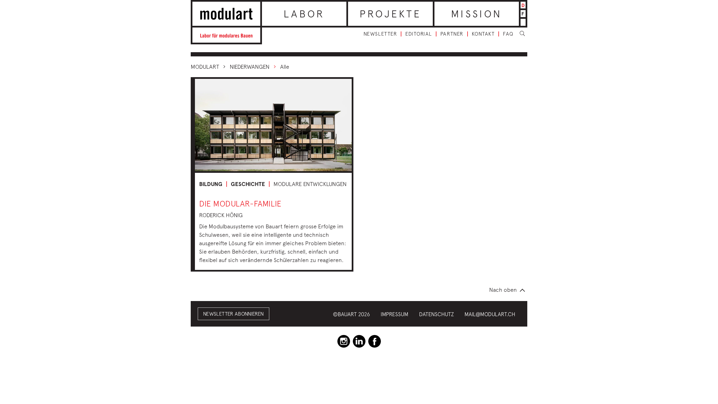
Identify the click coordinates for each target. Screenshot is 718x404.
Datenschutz (436, 314)
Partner (451, 33)
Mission (476, 14)
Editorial (418, 33)
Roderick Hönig (221, 215)
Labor (304, 14)
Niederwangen (250, 66)
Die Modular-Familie (240, 203)
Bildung (210, 184)
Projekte (391, 14)
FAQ (508, 33)
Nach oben (503, 289)
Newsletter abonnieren (233, 314)
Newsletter (380, 33)
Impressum (394, 314)
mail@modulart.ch (489, 314)
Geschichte (248, 184)
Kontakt (483, 33)
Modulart (205, 66)
